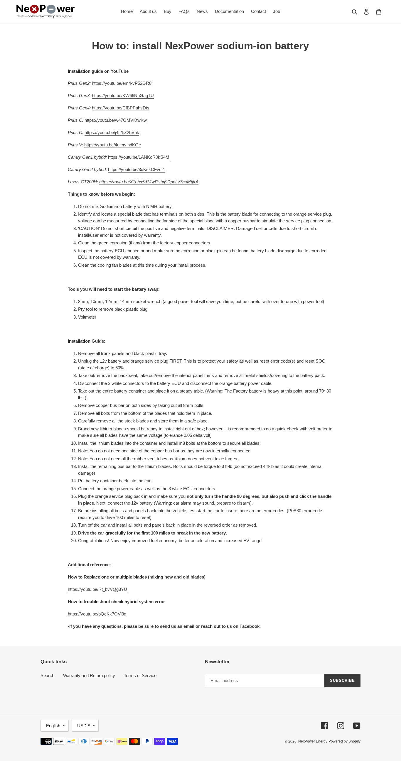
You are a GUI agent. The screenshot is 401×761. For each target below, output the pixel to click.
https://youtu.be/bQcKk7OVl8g (97, 613)
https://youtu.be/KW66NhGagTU (123, 95)
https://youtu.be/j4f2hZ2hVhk (112, 132)
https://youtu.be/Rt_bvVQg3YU (97, 589)
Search (47, 675)
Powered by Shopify (344, 741)
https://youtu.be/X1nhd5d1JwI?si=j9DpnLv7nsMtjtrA (148, 181)
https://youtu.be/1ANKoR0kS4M (138, 157)
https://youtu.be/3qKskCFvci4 (136, 169)
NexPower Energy (312, 741)
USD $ (83, 725)
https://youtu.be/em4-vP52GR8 (121, 83)
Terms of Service (140, 675)
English (53, 725)
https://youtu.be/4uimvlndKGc (112, 144)
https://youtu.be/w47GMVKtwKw (116, 120)
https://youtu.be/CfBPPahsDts (120, 107)
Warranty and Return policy (89, 675)
